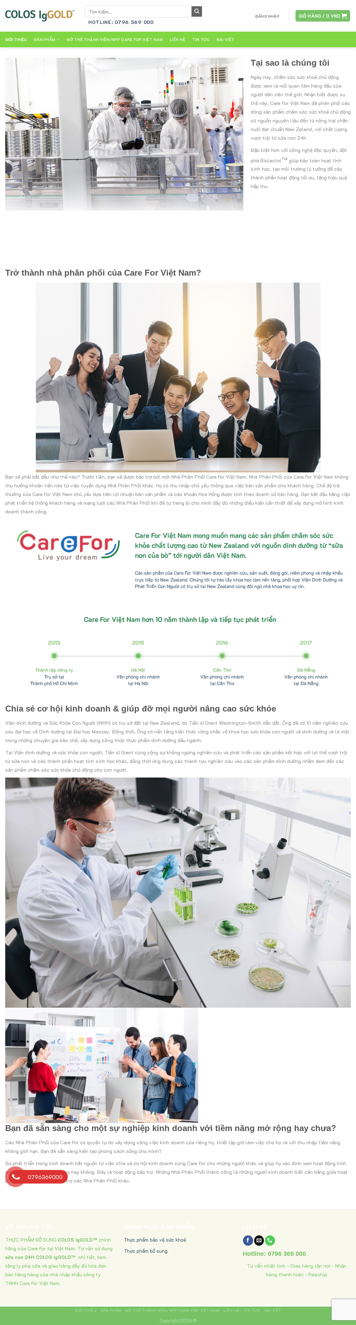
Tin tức (201, 39)
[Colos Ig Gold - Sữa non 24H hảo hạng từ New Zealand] (39, 15)
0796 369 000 (287, 1253)
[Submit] (197, 11)
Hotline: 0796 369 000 (121, 22)
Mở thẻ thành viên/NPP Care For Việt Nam (115, 39)
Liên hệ (177, 39)
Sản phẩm (44, 39)
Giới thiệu (16, 39)
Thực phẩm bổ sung (146, 1250)
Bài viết (225, 39)
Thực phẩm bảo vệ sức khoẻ (155, 1239)
